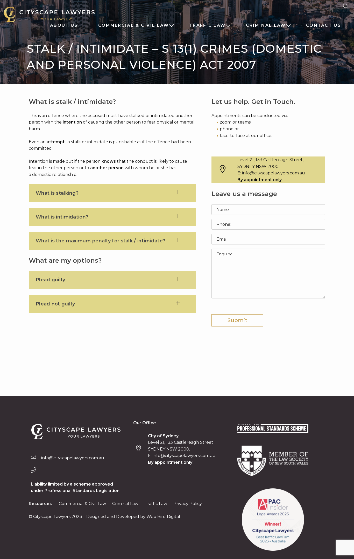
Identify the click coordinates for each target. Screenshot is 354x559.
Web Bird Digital (163, 516)
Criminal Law (266, 25)
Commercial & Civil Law (133, 25)
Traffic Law (207, 25)
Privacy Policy (187, 503)
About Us (64, 25)
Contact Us (323, 25)
